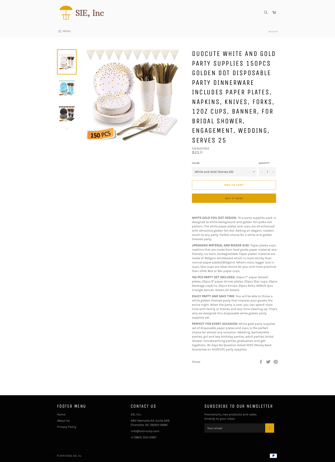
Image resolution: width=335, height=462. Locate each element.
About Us (63, 420)
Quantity (264, 163)
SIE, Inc (77, 455)
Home (61, 414)
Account (273, 31)
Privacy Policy (66, 427)
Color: (196, 163)
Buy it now (234, 198)
